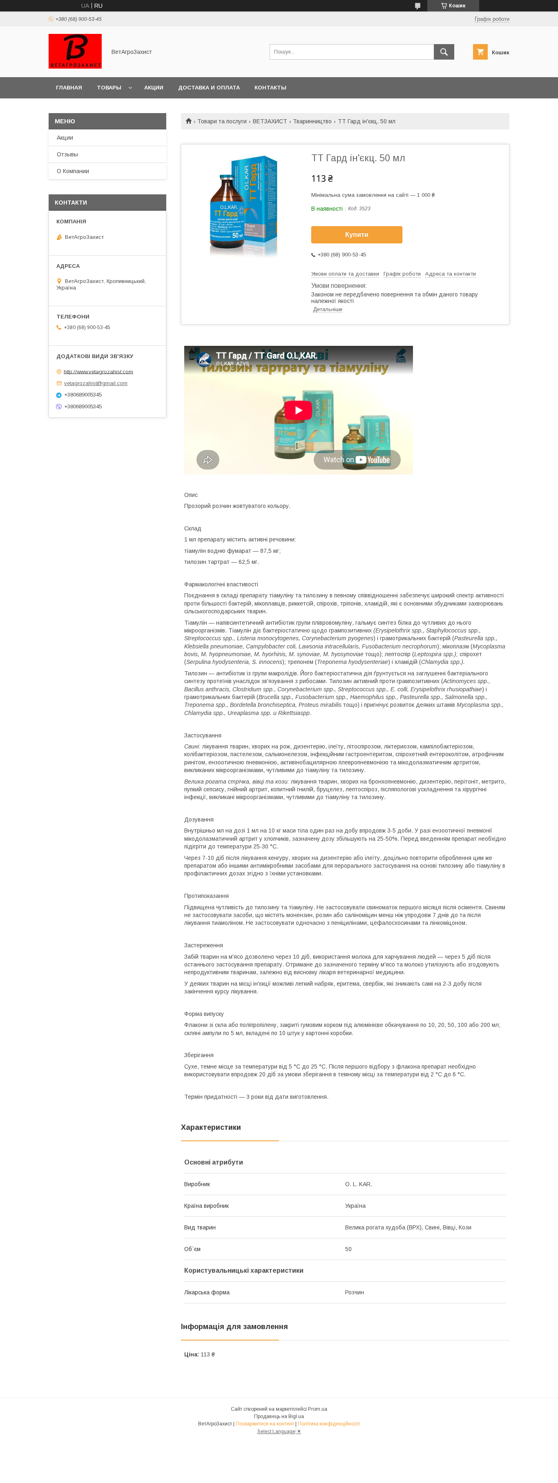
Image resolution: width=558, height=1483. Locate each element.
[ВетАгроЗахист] (75, 66)
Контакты (270, 88)
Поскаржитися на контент (265, 1424)
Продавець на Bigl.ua (279, 1416)
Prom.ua (317, 1409)
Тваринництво (312, 121)
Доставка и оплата (209, 88)
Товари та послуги (222, 121)
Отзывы (67, 154)
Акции (153, 88)
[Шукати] (444, 52)
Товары (109, 88)
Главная (69, 88)
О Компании (73, 171)
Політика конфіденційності (329, 1424)
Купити (356, 234)
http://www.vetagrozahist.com (98, 371)
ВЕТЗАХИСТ (270, 121)
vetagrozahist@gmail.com (95, 383)
